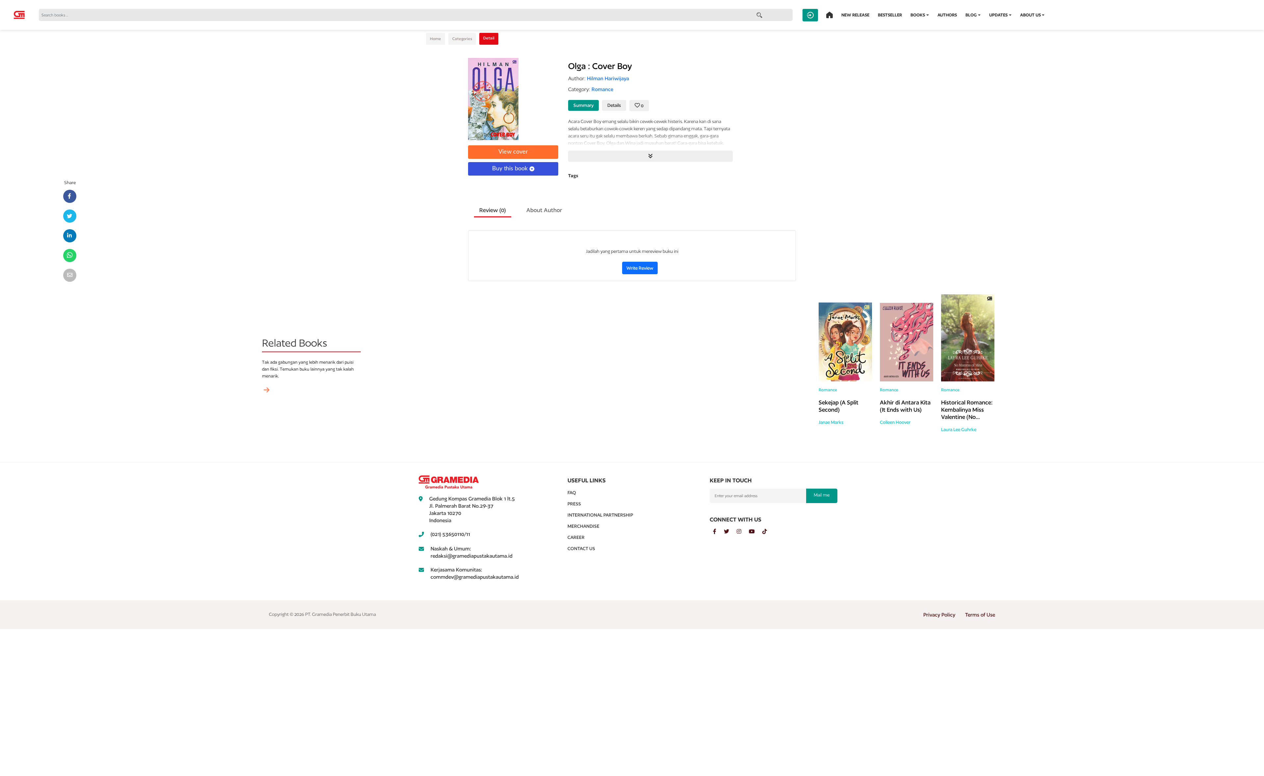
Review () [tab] (492, 209)
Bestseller (890, 14)
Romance (828, 389)
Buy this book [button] (510, 169)
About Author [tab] (544, 209)
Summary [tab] (583, 105)
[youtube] (755, 531)
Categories (462, 38)
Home (435, 38)
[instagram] (743, 531)
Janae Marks (831, 422)
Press (574, 503)
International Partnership (600, 515)
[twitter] (730, 531)
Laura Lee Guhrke (958, 429)
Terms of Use (980, 615)
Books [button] (917, 14)
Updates (998, 14)
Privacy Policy (939, 615)
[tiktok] (768, 531)
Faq (571, 492)
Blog (971, 14)
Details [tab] (614, 105)
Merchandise (583, 526)
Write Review (639, 268)
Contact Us (581, 548)
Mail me (822, 494)
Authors (947, 14)
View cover (513, 152)
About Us (1030, 14)
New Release (855, 14)
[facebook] (718, 531)
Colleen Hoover (895, 422)
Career (576, 537)
